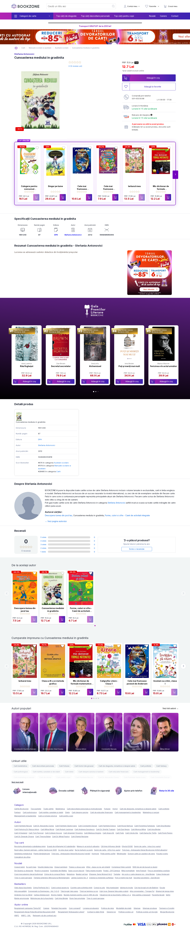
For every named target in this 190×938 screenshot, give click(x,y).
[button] (175, 175)
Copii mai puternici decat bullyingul (28, 874)
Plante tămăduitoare (42, 854)
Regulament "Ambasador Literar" (71, 912)
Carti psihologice (21, 772)
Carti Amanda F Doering (73, 833)
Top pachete (36, 809)
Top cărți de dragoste (66, 16)
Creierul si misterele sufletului (101, 878)
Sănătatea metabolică (23, 854)
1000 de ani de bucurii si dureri (144, 867)
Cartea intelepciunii (42, 895)
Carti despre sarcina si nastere (91, 772)
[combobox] (76, 6)
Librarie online (16, 48)
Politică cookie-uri (126, 912)
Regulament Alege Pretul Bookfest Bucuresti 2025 (34, 912)
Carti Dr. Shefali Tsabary (105, 829)
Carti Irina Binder (154, 829)
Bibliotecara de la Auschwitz (41, 898)
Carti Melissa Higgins (92, 833)
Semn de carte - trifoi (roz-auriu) (107, 850)
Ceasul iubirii (19, 867)
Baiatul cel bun (82, 874)
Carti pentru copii (63, 777)
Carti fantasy (161, 766)
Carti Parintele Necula (84, 777)
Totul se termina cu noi (89, 891)
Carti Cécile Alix (131, 833)
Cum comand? (75, 908)
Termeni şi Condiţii (166, 908)
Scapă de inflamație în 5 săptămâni (61, 846)
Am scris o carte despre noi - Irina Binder (138, 874)
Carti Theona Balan (43, 836)
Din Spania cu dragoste (23, 871)
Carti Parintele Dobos (107, 826)
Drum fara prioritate (77, 898)
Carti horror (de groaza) (84, 766)
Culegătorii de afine (22, 857)
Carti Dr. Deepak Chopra (24, 836)
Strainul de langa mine (165, 891)
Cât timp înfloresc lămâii (110, 846)
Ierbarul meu (134, 186)
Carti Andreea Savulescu (85, 829)
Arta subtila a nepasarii (141, 895)
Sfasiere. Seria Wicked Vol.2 (100, 874)
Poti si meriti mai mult (123, 878)
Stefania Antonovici (24, 54)
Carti (58, 471)
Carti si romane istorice (47, 816)
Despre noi (111, 912)
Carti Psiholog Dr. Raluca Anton (26, 829)
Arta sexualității (20, 891)
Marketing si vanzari (151, 812)
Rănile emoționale (21, 898)
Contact (174, 16)
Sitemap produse (150, 908)
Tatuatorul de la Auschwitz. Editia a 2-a (115, 895)
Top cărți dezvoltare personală (95, 16)
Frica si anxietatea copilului (159, 871)
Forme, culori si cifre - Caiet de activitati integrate (127, 515)
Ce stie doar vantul (65, 850)
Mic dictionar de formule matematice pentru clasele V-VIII (81, 684)
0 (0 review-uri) (75, 66)
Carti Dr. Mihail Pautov (61, 836)
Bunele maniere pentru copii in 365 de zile (81, 895)
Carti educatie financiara (118, 772)
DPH (56, 235)
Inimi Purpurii (141, 871)
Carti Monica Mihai (138, 829)
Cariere (163, 16)
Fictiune (107, 809)
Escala (162, 888)
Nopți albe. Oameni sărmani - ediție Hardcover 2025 (35, 850)
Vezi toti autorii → (170, 708)
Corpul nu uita (99, 888)
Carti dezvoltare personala (43, 766)
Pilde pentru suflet (107, 854)
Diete (67, 812)
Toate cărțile (48, 809)
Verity (168, 895)
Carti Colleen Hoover (53, 833)
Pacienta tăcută (158, 895)
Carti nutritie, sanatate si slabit (51, 812)
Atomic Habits (56, 895)
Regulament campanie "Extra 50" (27, 908)
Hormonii (95, 854)
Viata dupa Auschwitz (23, 888)
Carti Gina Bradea (163, 826)
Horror (115, 809)
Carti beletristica (20, 766)
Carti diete (69, 772)
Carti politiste (145, 766)
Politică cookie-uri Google (147, 912)
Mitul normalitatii (128, 871)
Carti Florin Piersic (165, 833)
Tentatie (116, 874)
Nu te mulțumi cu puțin (84, 850)
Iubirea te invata (126, 888)
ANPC (16, 915)
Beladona (71, 874)
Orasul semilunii (60, 867)
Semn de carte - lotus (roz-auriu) (147, 846)
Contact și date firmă (95, 912)
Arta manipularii (112, 888)
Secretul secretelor (61, 366)
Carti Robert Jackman (64, 829)
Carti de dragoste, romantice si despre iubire (117, 766)
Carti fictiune (64, 766)
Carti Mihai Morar (47, 829)
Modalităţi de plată (123, 908)
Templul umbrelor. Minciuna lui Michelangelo (52, 878)
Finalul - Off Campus (111, 871)
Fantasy (17, 812)
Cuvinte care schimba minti (81, 888)
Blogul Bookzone (167, 912)
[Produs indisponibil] (36, 197)
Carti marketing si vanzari (24, 777)
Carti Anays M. (108, 833)
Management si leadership (25, 816)
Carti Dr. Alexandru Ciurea (108, 777)
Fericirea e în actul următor (163, 366)
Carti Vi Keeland (20, 833)
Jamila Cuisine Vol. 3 (79, 878)
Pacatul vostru (162, 854)
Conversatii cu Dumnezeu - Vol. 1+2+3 (43, 891)
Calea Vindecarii (162, 874)
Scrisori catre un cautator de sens (141, 854)
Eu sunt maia (31, 867)
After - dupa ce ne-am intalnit (98, 867)
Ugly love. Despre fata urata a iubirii (113, 891)
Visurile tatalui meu (45, 867)
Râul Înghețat (26, 366)
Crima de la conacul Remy (54, 874)
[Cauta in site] (113, 6)
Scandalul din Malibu (58, 871)
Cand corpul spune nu (60, 888)
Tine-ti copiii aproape (23, 878)
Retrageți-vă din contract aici (44, 915)
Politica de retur (107, 908)
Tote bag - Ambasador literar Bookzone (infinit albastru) (144, 850)
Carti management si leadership (147, 772)
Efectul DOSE (127, 846)
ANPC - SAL (26, 915)
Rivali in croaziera (42, 871)
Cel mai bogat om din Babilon (146, 888)
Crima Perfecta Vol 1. (41, 888)
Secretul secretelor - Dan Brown (147, 878)
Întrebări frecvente (59, 908)
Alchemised (95, 366)
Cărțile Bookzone (21, 809)
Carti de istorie (45, 777)
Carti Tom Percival (36, 833)
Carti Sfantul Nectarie (79, 836)
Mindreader (121, 854)
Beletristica (60, 809)
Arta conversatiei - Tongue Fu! (142, 891)
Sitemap (137, 908)
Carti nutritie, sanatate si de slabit (46, 772)
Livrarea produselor (91, 908)
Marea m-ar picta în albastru (88, 846)
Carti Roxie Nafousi (125, 826)
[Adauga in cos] (63, 197)
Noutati (152, 16)
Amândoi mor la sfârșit (23, 895)
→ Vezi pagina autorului (56, 521)
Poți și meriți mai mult (129, 366)
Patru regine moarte (94, 871)
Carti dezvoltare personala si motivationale (84, 809)
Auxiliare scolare (61, 463)
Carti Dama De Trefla (148, 833)
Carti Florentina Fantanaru (144, 826)
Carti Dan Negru (123, 829)
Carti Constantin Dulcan (160, 777)
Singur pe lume (55, 186)
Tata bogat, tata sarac (69, 891)
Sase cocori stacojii (76, 871)
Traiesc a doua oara (77, 867)
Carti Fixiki (120, 833)
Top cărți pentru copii (124, 16)
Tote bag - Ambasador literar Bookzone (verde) (70, 854)
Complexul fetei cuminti (121, 867)
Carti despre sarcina (80, 812)
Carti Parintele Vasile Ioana (134, 777)
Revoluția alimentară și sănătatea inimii (30, 846)
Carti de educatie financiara (101, 812)
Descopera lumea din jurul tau (59, 515)
